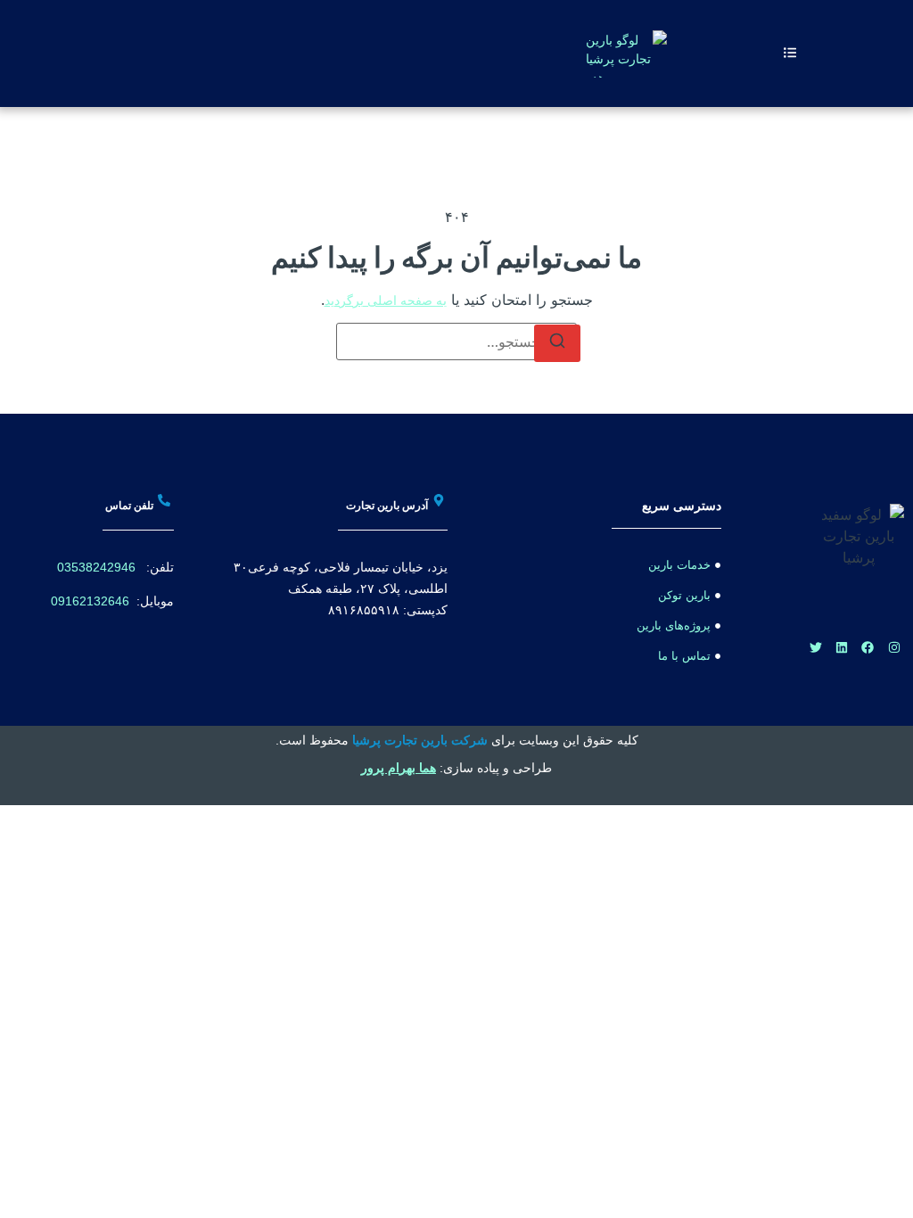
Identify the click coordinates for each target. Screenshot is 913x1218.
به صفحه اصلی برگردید (386, 300)
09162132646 (90, 601)
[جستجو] (557, 343)
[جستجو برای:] (456, 341)
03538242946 (96, 567)
